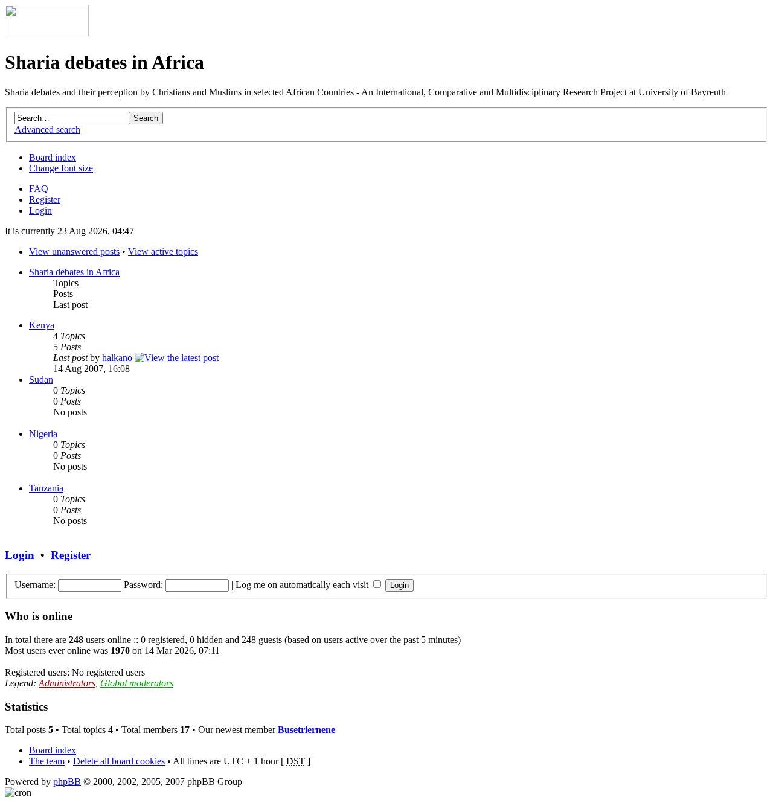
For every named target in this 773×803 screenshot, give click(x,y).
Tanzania (46, 488)
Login (40, 210)
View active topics (163, 251)
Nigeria (43, 434)
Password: (143, 585)
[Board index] (47, 33)
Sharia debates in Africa (74, 272)
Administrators (67, 683)
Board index (52, 157)
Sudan (41, 379)
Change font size (61, 168)
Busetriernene (306, 730)
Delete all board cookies (119, 761)
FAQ (38, 189)
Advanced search (47, 129)
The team (47, 761)
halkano (117, 358)
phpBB (67, 781)
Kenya (41, 325)
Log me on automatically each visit (303, 585)
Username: (35, 585)
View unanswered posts (74, 251)
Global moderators (136, 683)
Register (44, 199)
